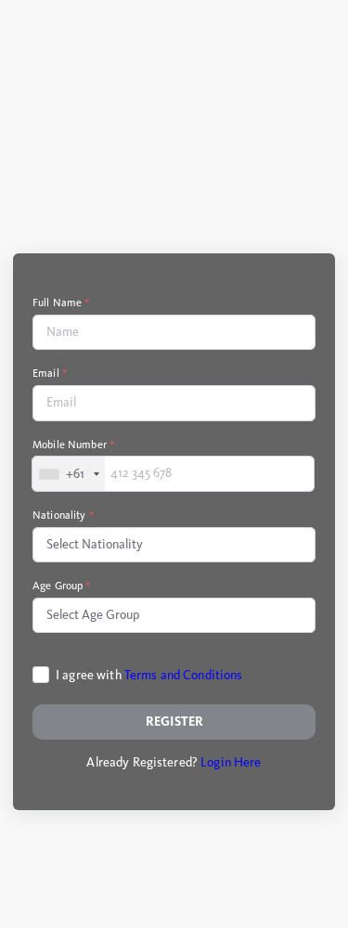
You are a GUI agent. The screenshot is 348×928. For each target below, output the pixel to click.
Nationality (63, 515)
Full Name (61, 302)
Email (50, 373)
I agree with (149, 675)
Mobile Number (73, 444)
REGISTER (174, 721)
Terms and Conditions (183, 675)
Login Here (230, 762)
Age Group (62, 585)
